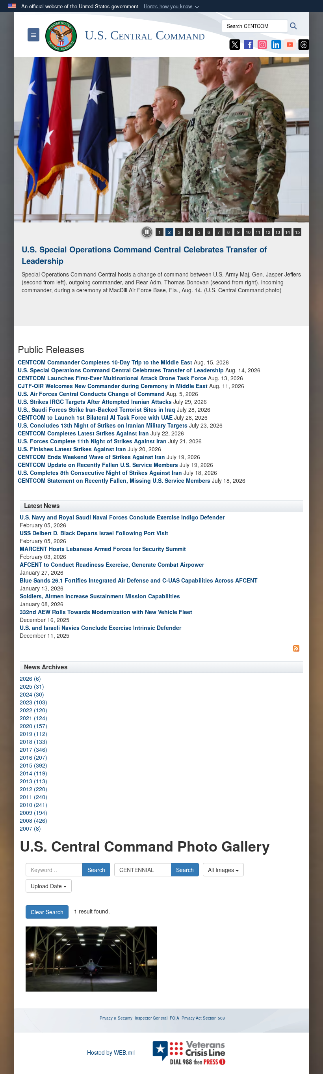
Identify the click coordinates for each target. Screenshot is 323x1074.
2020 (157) (33, 726)
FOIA (174, 1018)
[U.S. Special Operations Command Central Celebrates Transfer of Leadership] (161, 139)
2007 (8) (30, 828)
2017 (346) (33, 749)
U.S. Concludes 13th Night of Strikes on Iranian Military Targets (102, 425)
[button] (172, 6)
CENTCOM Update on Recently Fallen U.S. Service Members (98, 465)
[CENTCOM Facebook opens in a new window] (248, 44)
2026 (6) (30, 678)
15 (297, 232)
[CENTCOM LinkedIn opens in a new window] (276, 44)
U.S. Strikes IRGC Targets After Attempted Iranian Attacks (95, 401)
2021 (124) (33, 718)
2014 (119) (33, 773)
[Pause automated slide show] (146, 231)
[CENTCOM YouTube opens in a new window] (290, 44)
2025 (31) (32, 686)
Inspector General (151, 1018)
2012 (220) (33, 789)
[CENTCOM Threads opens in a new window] (303, 44)
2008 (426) (33, 820)
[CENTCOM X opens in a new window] (234, 44)
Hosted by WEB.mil (111, 1052)
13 (277, 232)
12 (267, 232)
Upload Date (47, 886)
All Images (222, 870)
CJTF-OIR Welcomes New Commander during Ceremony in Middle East (113, 386)
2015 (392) (33, 765)
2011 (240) (33, 797)
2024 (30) (32, 694)
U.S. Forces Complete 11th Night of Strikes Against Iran (92, 441)
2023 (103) (33, 702)
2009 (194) (33, 812)
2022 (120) (33, 710)
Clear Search (47, 912)
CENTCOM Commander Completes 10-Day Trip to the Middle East (105, 362)
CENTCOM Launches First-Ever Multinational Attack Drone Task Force (112, 378)
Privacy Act (192, 1018)
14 (287, 232)
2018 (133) (33, 741)
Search (96, 870)
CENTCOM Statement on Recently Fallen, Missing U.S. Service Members (114, 480)
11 (258, 232)
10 (248, 232)
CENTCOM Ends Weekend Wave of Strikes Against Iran (91, 457)
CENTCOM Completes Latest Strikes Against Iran (83, 433)
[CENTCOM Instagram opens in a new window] (262, 44)
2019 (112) (33, 734)
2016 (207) (33, 757)
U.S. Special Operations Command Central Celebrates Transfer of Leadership (144, 254)
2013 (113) (33, 781)
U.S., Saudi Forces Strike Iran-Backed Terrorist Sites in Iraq (96, 409)
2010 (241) (33, 805)
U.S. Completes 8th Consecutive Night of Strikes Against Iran (100, 472)
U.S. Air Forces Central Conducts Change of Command (91, 394)
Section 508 (214, 1018)
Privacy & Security (116, 1018)
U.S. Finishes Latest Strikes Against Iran (72, 449)
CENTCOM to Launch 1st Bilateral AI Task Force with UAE (95, 417)
